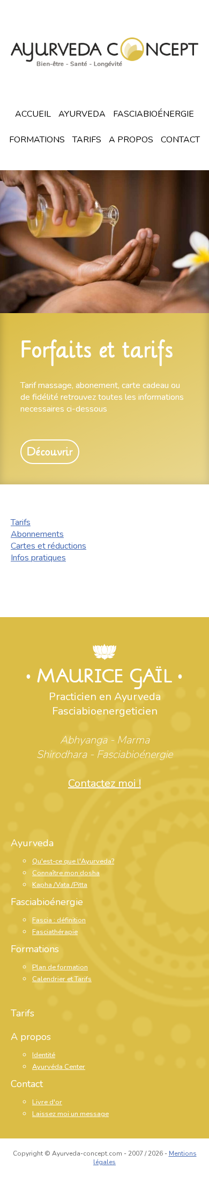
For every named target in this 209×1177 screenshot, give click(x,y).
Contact (180, 140)
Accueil (33, 114)
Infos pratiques (38, 558)
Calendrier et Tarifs (62, 979)
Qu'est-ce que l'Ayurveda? (73, 861)
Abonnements (37, 534)
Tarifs (86, 140)
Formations (37, 140)
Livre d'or (47, 1102)
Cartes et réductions (48, 546)
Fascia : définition (59, 920)
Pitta (80, 885)
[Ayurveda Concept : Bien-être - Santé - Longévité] (104, 54)
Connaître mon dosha (66, 873)
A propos (131, 140)
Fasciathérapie (55, 932)
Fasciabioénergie (153, 114)
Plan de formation (60, 967)
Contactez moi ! (104, 783)
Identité (43, 1055)
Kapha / (44, 885)
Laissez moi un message (70, 1114)
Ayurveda (82, 114)
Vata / (64, 885)
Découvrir (50, 451)
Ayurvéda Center (58, 1067)
